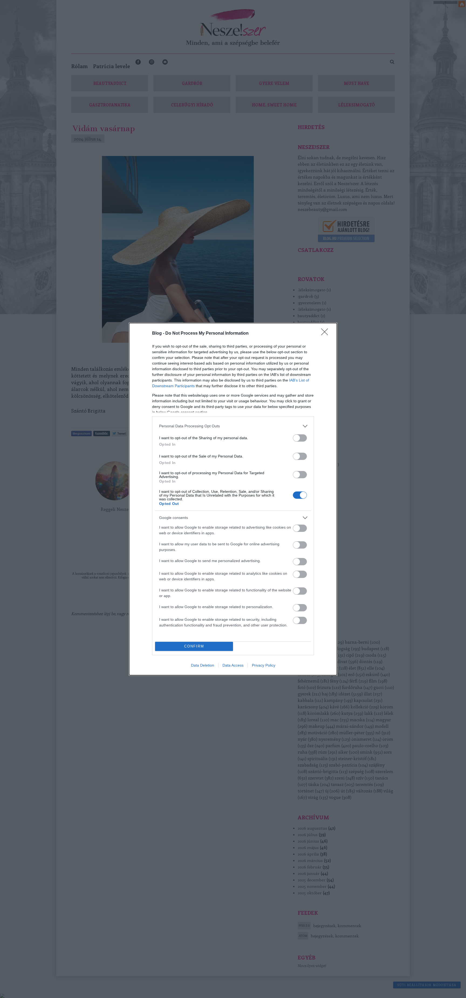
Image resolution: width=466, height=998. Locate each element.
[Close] (326, 333)
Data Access (233, 665)
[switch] (300, 438)
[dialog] (233, 499)
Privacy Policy (263, 665)
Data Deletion (202, 665)
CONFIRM (194, 646)
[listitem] (233, 426)
